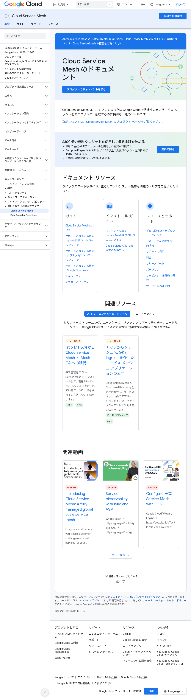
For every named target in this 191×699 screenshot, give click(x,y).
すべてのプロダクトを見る (69, 635)
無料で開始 (167, 149)
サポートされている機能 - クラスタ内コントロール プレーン (79, 255)
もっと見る (58, 4)
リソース (53, 24)
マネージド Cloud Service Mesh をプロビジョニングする (120, 235)
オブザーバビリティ (77, 282)
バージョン (152, 269)
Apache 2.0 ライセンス (91, 600)
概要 (7, 24)
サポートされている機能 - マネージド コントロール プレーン (79, 240)
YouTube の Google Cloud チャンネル (168, 653)
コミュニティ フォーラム (103, 633)
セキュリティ (73, 276)
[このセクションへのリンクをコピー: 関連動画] (88, 452)
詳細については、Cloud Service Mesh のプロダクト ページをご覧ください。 (113, 122)
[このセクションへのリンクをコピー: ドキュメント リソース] (119, 178)
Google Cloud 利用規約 (134, 677)
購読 (151, 691)
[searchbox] (25, 36)
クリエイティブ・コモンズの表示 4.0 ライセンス (134, 596)
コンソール (128, 4)
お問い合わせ (62, 657)
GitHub (127, 633)
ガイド (20, 24)
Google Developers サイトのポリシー (165, 600)
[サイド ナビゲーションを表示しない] (45, 692)
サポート (36, 24)
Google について (64, 677)
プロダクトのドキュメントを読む (86, 89)
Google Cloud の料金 (67, 642)
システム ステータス (101, 651)
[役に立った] (118, 581)
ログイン (181, 4)
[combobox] (94, 4)
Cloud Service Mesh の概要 (88, 43)
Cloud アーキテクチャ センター (137, 653)
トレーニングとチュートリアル (109, 313)
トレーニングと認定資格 (137, 660)
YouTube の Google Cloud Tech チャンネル (170, 662)
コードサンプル (145, 313)
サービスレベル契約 (158, 286)
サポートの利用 (155, 251)
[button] (22, 87)
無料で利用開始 (173, 16)
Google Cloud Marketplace (62, 650)
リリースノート (155, 263)
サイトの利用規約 (107, 677)
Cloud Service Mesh (29, 16)
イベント (162, 639)
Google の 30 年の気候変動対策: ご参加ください (84, 683)
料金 (148, 257)
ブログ (161, 633)
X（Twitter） (164, 645)
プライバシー (85, 677)
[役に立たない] (123, 581)
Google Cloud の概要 (135, 639)
